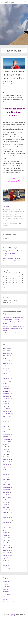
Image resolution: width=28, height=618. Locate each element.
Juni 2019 (5, 472)
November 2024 (6, 363)
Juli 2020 (5, 444)
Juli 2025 (5, 358)
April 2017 (5, 537)
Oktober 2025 (6, 355)
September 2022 (7, 398)
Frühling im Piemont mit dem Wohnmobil (12, 251)
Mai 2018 (5, 505)
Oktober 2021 (6, 411)
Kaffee (13, 214)
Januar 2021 (6, 431)
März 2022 (5, 406)
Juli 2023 (5, 383)
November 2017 (6, 520)
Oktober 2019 (6, 464)
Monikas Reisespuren (8, 2)
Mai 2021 (5, 424)
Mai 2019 (5, 474)
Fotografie (8, 213)
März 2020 (5, 454)
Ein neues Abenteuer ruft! (9, 253)
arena (9, 211)
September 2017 (7, 525)
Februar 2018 (6, 512)
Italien (9, 209)
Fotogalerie (5, 584)
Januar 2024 (6, 373)
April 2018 (5, 507)
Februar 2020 (6, 457)
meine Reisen (14, 209)
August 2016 (6, 558)
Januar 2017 (6, 545)
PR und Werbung (7, 594)
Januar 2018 (6, 515)
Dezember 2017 (6, 517)
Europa (6, 209)
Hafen (4, 214)
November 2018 (6, 489)
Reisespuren (21, 220)
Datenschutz (6, 581)
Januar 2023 (6, 391)
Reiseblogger (5, 220)
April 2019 (5, 477)
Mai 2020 (5, 449)
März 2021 (5, 429)
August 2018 (6, 497)
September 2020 (7, 439)
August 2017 (6, 527)
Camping (22, 211)
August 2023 (6, 381)
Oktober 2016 (6, 553)
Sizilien (14, 222)
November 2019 (6, 462)
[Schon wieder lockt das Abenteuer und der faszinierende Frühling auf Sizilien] (14, 68)
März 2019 (5, 479)
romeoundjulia (9, 222)
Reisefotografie (12, 220)
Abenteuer (5, 211)
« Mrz (4, 288)
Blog (15, 211)
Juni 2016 (5, 563)
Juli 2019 (5, 469)
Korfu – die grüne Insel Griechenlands (12, 261)
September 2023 (7, 378)
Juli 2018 (5, 499)
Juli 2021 (5, 419)
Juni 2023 (5, 386)
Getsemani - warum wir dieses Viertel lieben (13, 326)
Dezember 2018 (6, 487)
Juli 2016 (5, 560)
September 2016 (7, 555)
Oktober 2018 (6, 492)
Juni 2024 (5, 368)
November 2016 (6, 550)
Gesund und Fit (6, 586)
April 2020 (5, 451)
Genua (20, 213)
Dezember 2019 (6, 459)
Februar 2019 (6, 482)
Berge (12, 211)
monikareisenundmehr (7, 216)
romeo (4, 222)
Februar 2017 (6, 542)
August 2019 (6, 467)
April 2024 (5, 371)
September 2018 (7, 494)
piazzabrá (13, 218)
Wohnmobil (14, 223)
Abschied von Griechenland (9, 256)
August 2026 (6, 348)
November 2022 (6, 393)
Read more (6, 206)
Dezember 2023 (6, 376)
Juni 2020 (5, 446)
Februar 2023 (6, 388)
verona (10, 223)
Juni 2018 (5, 502)
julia (10, 214)
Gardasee (17, 213)
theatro (18, 222)
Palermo (4, 218)
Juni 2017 (5, 532)
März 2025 (5, 361)
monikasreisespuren (17, 216)
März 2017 (5, 540)
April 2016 (5, 568)
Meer (19, 214)
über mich (5, 599)
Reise (17, 218)
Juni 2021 (5, 421)
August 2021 (6, 416)
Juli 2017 (5, 530)
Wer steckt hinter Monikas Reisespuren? (12, 601)
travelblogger (5, 223)
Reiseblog (21, 218)
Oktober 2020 (6, 436)
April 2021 (5, 426)
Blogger (17, 211)
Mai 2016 (5, 565)
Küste (16, 214)
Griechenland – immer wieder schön (11, 258)
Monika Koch (15, 84)
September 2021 (7, 414)
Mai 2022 (5, 403)
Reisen (17, 220)
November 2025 (6, 353)
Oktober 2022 (6, 396)
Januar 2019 (6, 484)
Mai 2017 (5, 535)
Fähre (4, 213)
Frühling (12, 213)
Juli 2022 (5, 401)
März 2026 (5, 350)
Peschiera (9, 218)
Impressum (5, 589)
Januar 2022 (6, 409)
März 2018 (5, 510)
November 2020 (6, 434)
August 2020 (6, 441)
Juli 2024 (5, 366)
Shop (4, 596)
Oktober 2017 (6, 522)
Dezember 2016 (6, 548)
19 (10, 281)
